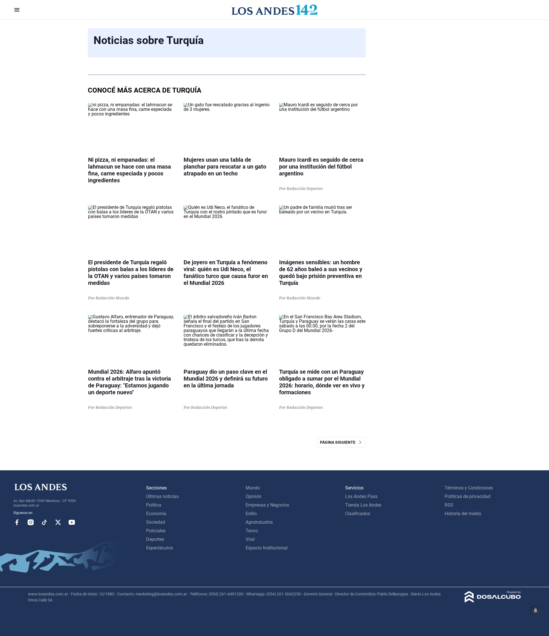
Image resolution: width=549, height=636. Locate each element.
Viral (250, 539)
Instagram (30, 522)
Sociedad (155, 522)
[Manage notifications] (535, 610)
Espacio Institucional (267, 548)
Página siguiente (339, 442)
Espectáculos (159, 548)
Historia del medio (463, 513)
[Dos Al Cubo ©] (493, 601)
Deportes (155, 539)
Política (153, 505)
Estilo (251, 513)
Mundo (253, 488)
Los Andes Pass (361, 496)
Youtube (71, 522)
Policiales (156, 530)
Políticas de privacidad (467, 496)
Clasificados (357, 513)
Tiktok (44, 522)
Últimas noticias (162, 496)
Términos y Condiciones (469, 488)
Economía (156, 513)
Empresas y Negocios (267, 505)
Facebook (16, 522)
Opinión (253, 496)
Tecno (252, 530)
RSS (449, 505)
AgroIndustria (259, 522)
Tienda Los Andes (363, 505)
